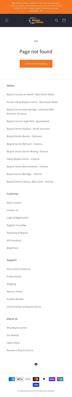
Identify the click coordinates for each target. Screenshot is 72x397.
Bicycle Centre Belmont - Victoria (24, 143)
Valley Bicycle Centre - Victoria (23, 158)
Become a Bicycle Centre (20, 350)
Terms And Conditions (19, 268)
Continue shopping (36, 63)
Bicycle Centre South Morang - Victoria (27, 151)
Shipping (11, 283)
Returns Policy (14, 291)
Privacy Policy (14, 276)
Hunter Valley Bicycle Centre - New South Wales (32, 102)
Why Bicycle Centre (17, 327)
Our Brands (13, 335)
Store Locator (14, 202)
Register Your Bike (16, 225)
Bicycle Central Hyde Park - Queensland (28, 121)
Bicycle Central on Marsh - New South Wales (30, 94)
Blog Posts (12, 247)
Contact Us (13, 210)
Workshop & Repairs (17, 232)
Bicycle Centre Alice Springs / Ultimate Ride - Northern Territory (31, 111)
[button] (6, 20)
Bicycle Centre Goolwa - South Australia (28, 128)
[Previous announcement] (6, 7)
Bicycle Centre (30, 391)
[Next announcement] (65, 7)
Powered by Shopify (45, 391)
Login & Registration (18, 217)
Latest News (13, 342)
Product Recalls (15, 299)
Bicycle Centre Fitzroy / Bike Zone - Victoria (30, 181)
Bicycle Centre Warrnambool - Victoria (27, 166)
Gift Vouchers (14, 240)
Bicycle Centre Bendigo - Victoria (24, 173)
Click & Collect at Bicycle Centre (24, 306)
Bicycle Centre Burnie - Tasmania (24, 136)
